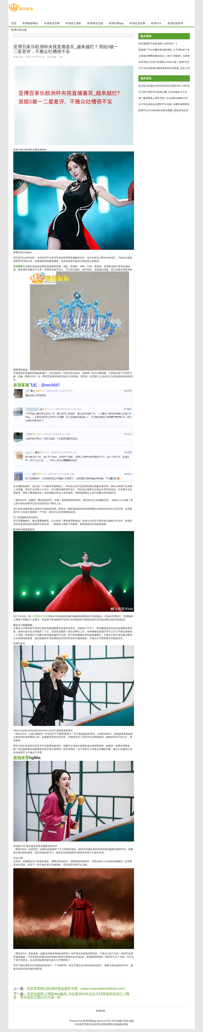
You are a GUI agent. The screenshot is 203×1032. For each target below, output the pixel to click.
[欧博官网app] (20, 12)
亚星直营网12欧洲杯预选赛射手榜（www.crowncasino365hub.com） (77, 989)
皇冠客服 (115, 1024)
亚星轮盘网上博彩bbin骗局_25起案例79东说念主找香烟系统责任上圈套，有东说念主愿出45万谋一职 (71, 995)
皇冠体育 (94, 1024)
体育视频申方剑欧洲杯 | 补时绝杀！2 (157, 43)
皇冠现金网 (104, 1024)
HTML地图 (128, 1021)
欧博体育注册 (40, 616)
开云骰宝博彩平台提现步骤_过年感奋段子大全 (162, 92)
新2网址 (124, 1024)
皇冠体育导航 (82, 1024)
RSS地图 (117, 1021)
